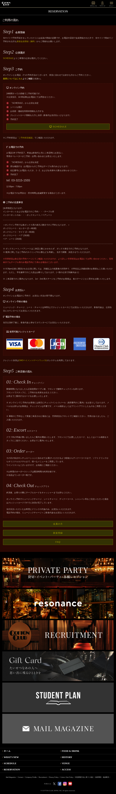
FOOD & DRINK (70, 751)
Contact (20, 777)
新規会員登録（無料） (26, 41)
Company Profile (31, 777)
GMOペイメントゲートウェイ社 (33, 360)
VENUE (66, 763)
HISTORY (67, 757)
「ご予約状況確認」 (25, 138)
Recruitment (43, 777)
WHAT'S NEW (11, 757)
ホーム (7, 751)
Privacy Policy (53, 777)
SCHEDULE (8, 58)
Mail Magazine (11, 777)
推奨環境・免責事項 (102, 777)
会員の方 (58, 524)
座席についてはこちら (13, 78)
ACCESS (66, 769)
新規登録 (58, 533)
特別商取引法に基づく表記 (84, 777)
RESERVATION (12, 769)
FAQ (58, 542)
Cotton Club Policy (66, 777)
